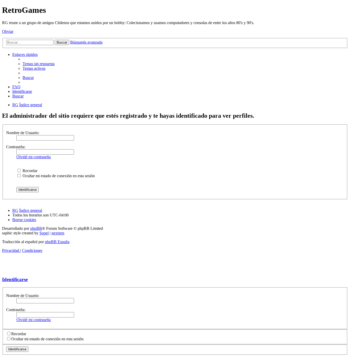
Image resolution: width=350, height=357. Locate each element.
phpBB (36, 228)
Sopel (44, 233)
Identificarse (15, 279)
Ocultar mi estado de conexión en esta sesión (58, 176)
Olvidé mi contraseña (33, 157)
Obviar (7, 31)
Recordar (29, 170)
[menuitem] (39, 64)
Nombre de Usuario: (22, 133)
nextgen (58, 233)
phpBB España (57, 242)
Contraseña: (15, 147)
